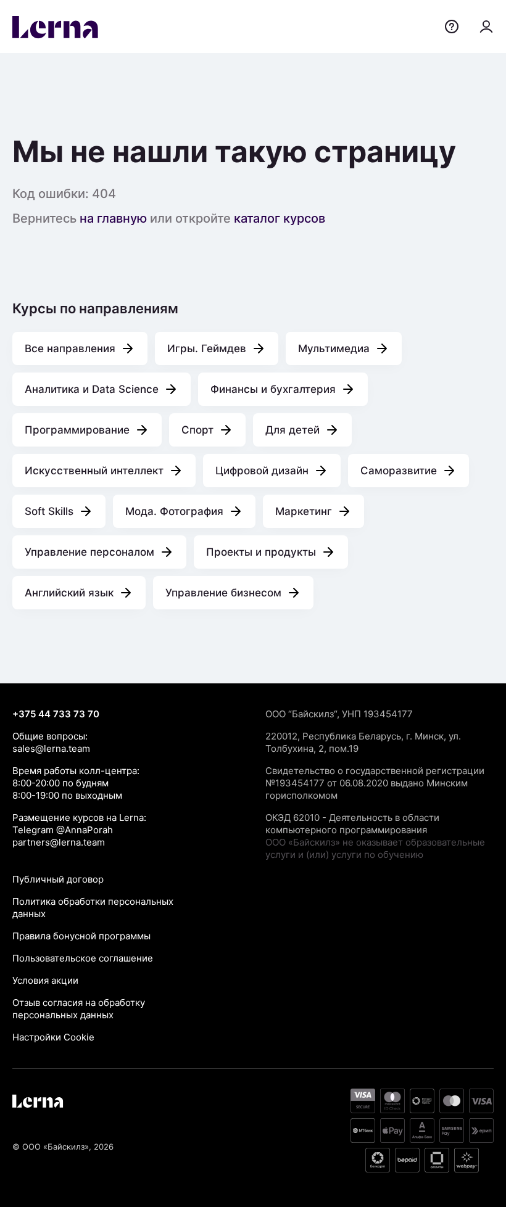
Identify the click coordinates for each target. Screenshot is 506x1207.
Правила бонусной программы (81, 936)
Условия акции (45, 980)
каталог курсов (279, 218)
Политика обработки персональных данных (92, 908)
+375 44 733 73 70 (55, 714)
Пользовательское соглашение (82, 958)
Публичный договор (58, 879)
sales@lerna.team (51, 748)
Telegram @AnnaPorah (62, 830)
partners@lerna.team (58, 842)
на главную (113, 218)
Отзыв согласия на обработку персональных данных (78, 1009)
